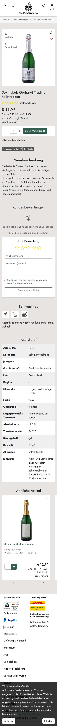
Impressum (9, 648)
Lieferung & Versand (15, 641)
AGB (6, 655)
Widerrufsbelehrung (14, 669)
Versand (24, 118)
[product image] (26, 519)
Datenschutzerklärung (29, 714)
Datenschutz (10, 662)
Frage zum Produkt (11, 149)
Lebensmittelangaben (13, 140)
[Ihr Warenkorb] (13, 5)
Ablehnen (8, 721)
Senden (27, 149)
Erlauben (48, 721)
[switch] (14, 608)
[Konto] (4, 5)
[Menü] (17, 604)
